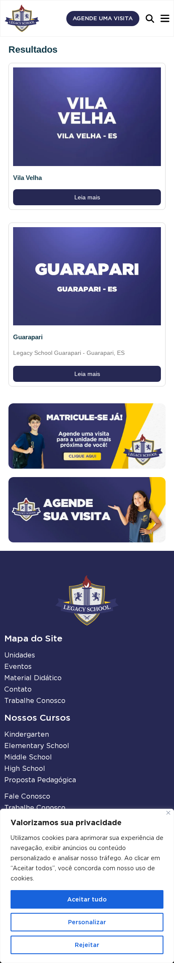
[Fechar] (168, 813)
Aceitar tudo (87, 899)
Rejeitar (87, 945)
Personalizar (87, 922)
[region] (87, 886)
